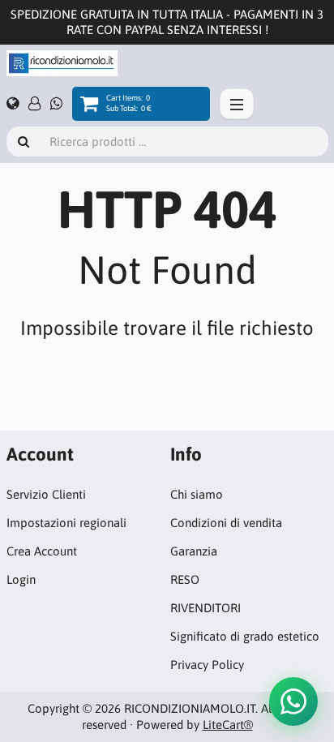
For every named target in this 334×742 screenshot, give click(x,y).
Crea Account (41, 551)
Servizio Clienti (46, 494)
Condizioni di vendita (226, 523)
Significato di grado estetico (244, 636)
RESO (184, 579)
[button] (293, 701)
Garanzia (193, 551)
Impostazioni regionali (66, 523)
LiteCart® (228, 724)
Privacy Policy (207, 664)
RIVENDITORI (205, 608)
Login (21, 579)
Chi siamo (196, 494)
